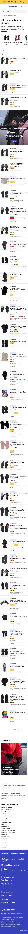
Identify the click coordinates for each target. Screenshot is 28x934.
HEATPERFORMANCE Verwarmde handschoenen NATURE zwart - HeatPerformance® (18, 585)
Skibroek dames (5, 811)
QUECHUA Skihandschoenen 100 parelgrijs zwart (18, 494)
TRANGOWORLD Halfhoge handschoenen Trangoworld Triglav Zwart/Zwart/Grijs (17, 681)
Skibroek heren (5, 843)
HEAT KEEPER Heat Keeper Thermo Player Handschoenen (18, 243)
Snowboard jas (5, 834)
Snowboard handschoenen (8, 830)
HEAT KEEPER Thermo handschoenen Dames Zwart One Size (17, 290)
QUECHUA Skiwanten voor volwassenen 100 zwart (17, 164)
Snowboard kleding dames (8, 832)
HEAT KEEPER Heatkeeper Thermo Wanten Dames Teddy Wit (18, 356)
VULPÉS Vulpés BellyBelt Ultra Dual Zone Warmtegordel (17, 179)
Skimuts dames (5, 826)
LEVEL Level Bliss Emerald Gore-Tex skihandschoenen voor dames (18, 666)
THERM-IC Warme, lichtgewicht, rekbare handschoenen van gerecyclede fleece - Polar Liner (18, 510)
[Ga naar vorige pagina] (8, 729)
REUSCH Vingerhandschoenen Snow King (18, 408)
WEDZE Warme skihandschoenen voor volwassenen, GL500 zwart (17, 150)
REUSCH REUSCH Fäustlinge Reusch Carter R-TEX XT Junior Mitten (18, 392)
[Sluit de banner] (25, 2)
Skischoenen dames (6, 807)
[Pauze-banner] (23, 2)
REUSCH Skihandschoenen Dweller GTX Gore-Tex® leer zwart (17, 462)
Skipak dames (5, 836)
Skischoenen (4, 824)
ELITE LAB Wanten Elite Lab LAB (18, 341)
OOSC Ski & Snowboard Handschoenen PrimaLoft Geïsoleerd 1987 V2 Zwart (16, 633)
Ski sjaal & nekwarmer (7, 816)
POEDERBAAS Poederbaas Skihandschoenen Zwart (17, 650)
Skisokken (4, 840)
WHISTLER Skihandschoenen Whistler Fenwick (17, 258)
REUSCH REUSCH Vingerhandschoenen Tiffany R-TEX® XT (18, 616)
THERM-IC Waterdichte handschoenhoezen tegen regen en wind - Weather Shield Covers (18, 527)
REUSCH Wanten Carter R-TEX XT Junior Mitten (18, 713)
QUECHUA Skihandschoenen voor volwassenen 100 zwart (17, 57)
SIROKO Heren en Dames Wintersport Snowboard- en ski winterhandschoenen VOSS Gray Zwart (18, 210)
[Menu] (3, 6)
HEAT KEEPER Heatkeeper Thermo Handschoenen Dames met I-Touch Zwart (18, 374)
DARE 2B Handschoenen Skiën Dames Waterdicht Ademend (18, 327)
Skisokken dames (6, 809)
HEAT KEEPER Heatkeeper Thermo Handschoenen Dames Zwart (18, 424)
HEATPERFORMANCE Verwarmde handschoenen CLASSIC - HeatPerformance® (18, 193)
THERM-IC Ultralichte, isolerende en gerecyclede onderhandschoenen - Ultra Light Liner (18, 478)
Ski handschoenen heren (6, 43)
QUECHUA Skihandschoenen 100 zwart (18, 569)
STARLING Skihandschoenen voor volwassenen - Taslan (17, 542)
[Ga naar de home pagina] (12, 6)
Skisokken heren (5, 828)
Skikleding (4, 818)
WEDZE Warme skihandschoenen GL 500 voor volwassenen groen (18, 228)
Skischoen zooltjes (6, 845)
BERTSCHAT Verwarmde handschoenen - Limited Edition (18, 601)
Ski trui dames (5, 820)
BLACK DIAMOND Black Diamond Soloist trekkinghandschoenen (18, 86)
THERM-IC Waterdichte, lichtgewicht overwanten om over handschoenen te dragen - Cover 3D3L (18, 698)
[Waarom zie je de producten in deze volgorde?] (2, 54)
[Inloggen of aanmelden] (21, 6)
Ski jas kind (4, 838)
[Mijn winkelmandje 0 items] (25, 6)
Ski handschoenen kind (17, 43)
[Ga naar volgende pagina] (19, 729)
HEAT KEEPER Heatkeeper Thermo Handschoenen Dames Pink (18, 444)
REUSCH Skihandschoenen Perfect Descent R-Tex (17, 273)
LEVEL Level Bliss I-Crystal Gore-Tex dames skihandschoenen (18, 557)
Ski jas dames (5, 813)
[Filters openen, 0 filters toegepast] (3, 50)
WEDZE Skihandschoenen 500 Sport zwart (18, 98)
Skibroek (3, 847)
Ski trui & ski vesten (6, 822)
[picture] (4, 61)
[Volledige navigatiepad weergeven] (2, 15)
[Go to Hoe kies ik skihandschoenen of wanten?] (24, 772)
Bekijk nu (14, 141)
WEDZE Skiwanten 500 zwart (17, 70)
